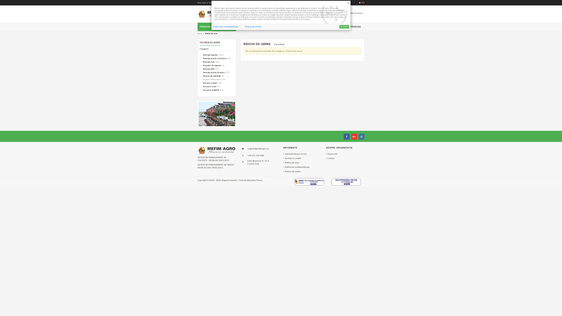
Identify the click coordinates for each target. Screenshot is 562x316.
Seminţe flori (211, 62)
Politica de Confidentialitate (225, 27)
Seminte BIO (210, 69)
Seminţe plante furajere (215, 72)
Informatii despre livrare (296, 154)
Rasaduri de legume (213, 65)
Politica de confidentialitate (297, 167)
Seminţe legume (212, 55)
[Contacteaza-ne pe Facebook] (347, 137)
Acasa (200, 33)
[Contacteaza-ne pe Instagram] (361, 137)
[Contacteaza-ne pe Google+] (354, 137)
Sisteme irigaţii (212, 83)
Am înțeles (344, 27)
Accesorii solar (211, 86)
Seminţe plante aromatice (216, 58)
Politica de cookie (293, 171)
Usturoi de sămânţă (213, 76)
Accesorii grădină (213, 90)
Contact (331, 158)
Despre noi (332, 154)
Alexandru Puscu (254, 180)
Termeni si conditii (293, 158)
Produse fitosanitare (213, 79)
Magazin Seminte (229, 180)
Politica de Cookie (253, 27)
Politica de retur (292, 163)
